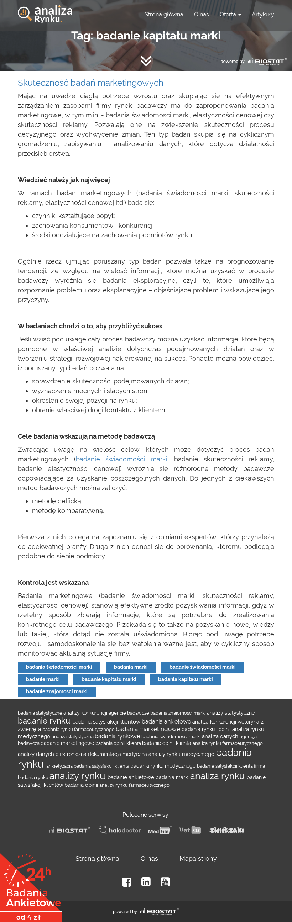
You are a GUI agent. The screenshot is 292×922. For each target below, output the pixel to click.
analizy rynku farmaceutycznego (134, 785)
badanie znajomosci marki (57, 691)
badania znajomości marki (178, 713)
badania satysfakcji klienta (102, 766)
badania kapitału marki (185, 679)
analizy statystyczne (231, 713)
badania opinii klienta (118, 743)
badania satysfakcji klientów (107, 722)
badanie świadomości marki (121, 459)
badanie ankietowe (132, 777)
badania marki (131, 667)
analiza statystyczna (73, 736)
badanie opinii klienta (167, 743)
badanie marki (43, 679)
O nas (201, 14)
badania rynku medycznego (163, 766)
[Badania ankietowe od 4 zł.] (31, 885)
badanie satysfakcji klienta (225, 766)
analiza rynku (218, 775)
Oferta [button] (229, 14)
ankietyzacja (60, 766)
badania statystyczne (40, 713)
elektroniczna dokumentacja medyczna (102, 754)
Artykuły (263, 14)
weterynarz (251, 722)
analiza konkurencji (215, 722)
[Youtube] (165, 882)
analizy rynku (78, 775)
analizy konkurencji (86, 713)
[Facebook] (126, 882)
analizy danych (37, 754)
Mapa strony (198, 858)
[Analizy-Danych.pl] (45, 9)
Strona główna (164, 14)
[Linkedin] (146, 882)
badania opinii (81, 785)
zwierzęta (30, 729)
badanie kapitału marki (109, 679)
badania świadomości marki (59, 667)
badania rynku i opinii (207, 729)
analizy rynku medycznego (182, 754)
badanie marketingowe (68, 743)
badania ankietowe (167, 721)
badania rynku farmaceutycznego (79, 729)
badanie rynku (45, 720)
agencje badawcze (129, 713)
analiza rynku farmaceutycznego (228, 743)
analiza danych (221, 736)
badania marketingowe (149, 728)
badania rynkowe (118, 736)
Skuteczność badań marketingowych (90, 83)
